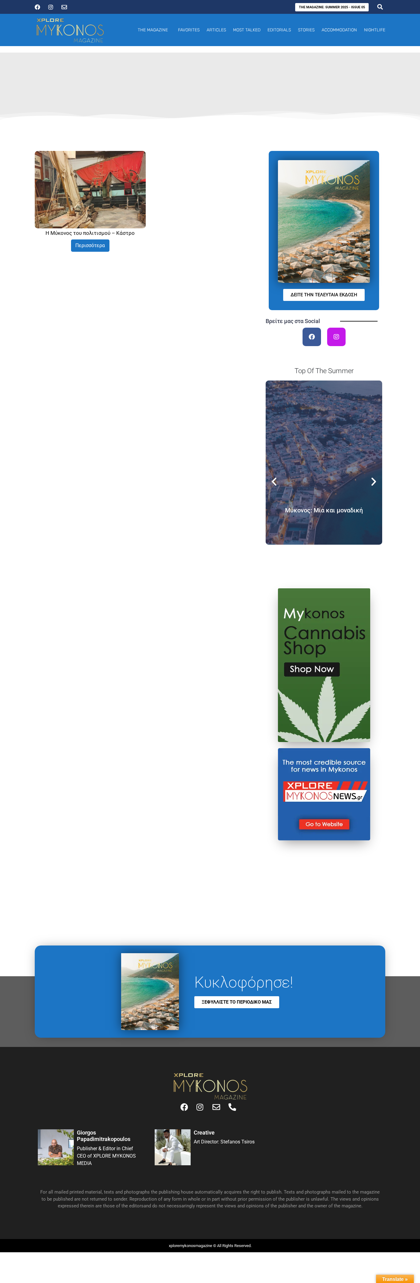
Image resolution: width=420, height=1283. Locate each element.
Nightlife (374, 30)
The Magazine (153, 30)
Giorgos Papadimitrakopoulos (103, 1136)
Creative (204, 1132)
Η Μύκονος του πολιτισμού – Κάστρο (90, 233)
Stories (306, 30)
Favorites (189, 30)
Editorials (279, 30)
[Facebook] (312, 337)
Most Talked (246, 30)
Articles (216, 30)
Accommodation (339, 30)
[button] (274, 481)
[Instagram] (336, 337)
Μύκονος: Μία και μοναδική (324, 510)
